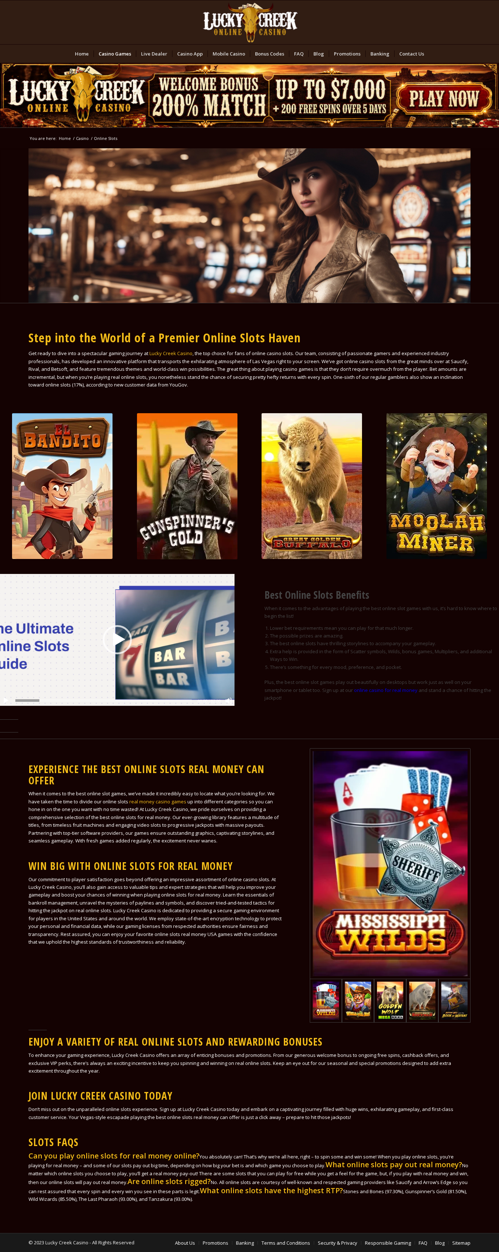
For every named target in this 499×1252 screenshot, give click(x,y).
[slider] (103, 700)
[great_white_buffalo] (422, 1001)
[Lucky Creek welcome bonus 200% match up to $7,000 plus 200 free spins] (249, 95)
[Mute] (228, 700)
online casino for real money (386, 690)
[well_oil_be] (358, 1001)
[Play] (5, 700)
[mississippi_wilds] (390, 863)
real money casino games (157, 801)
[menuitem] (82, 54)
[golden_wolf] (390, 1001)
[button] (117, 639)
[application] (117, 640)
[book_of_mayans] (454, 1001)
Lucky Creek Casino (171, 353)
